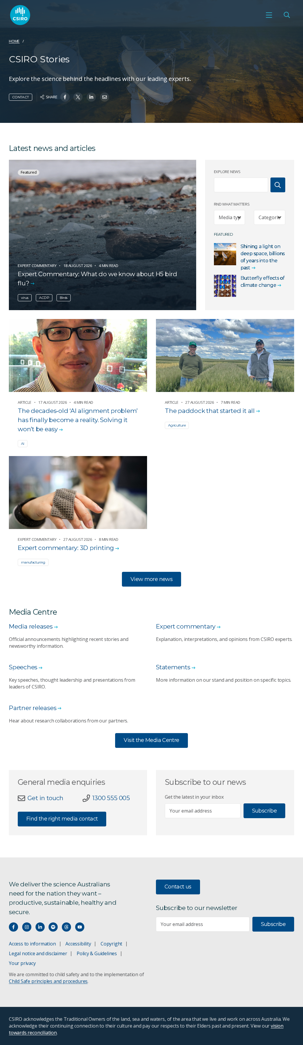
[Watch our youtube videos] (79, 927)
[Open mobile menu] (269, 15)
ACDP (44, 297)
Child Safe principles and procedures (48, 981)
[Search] (277, 185)
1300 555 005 (111, 798)
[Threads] (66, 927)
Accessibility (78, 943)
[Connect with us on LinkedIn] (40, 927)
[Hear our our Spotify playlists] (53, 927)
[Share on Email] (104, 97)
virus (24, 297)
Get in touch (45, 798)
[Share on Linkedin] (91, 97)
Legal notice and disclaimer (38, 953)
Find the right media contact (62, 819)
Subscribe (264, 811)
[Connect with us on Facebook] (13, 927)
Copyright (111, 943)
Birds (63, 297)
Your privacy (22, 963)
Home (14, 41)
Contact (20, 97)
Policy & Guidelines (97, 953)
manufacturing (33, 562)
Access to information (32, 943)
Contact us (178, 886)
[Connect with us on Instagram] (26, 927)
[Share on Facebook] (65, 97)
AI (22, 443)
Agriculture (177, 425)
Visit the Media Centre (151, 740)
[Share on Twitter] (78, 97)
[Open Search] (286, 15)
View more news (151, 579)
